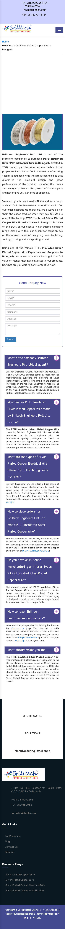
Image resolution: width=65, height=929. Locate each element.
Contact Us (17, 628)
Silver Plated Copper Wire (19, 879)
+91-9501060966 (37, 4)
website (10, 502)
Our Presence (12, 836)
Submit (10, 339)
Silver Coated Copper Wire (20, 874)
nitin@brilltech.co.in (35, 9)
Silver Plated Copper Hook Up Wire (24, 890)
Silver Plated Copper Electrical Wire (25, 885)
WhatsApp (19, 640)
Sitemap (9, 852)
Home (5, 41)
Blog (7, 841)
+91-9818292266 (31, 3)
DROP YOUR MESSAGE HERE (35, 551)
